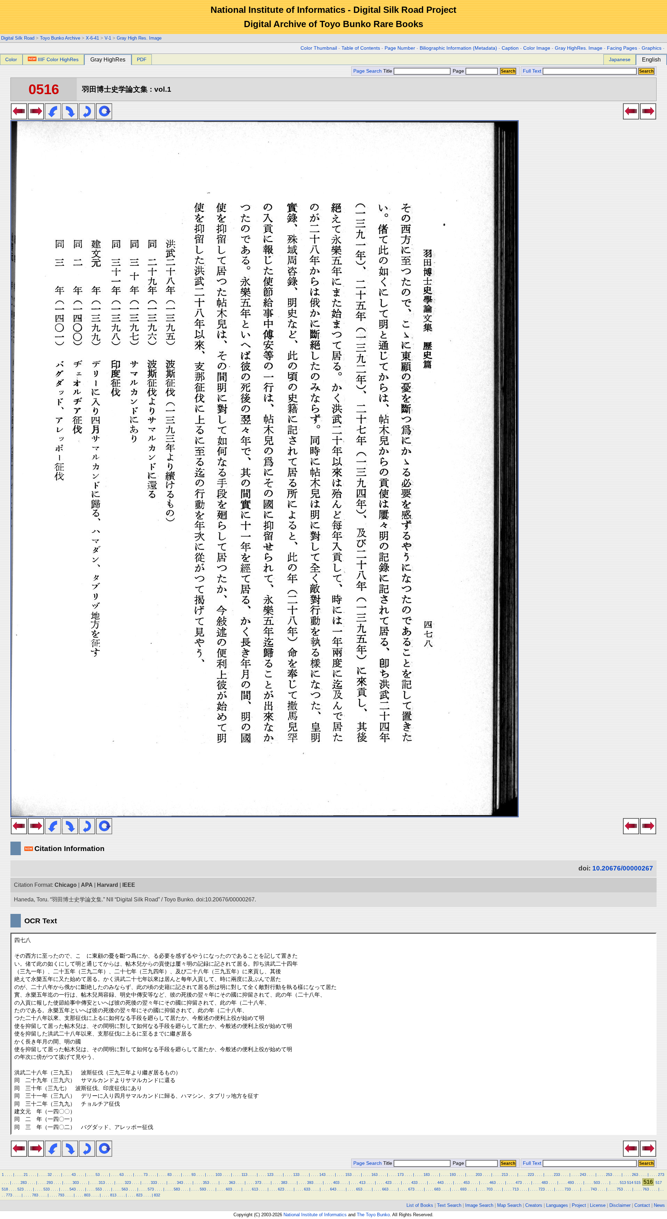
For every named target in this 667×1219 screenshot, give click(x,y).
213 (505, 1174)
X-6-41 (92, 38)
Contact (642, 1205)
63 (122, 1174)
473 (519, 1182)
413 (362, 1182)
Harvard (107, 885)
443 (440, 1182)
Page (458, 71)
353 (206, 1182)
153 (348, 1174)
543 (72, 1189)
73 (145, 1174)
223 (531, 1174)
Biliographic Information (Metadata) (458, 48)
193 (453, 1174)
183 (426, 1174)
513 (623, 1182)
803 (87, 1195)
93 (193, 1174)
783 (35, 1195)
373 (258, 1182)
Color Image (536, 48)
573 (151, 1189)
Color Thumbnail (318, 48)
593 (203, 1189)
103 (218, 1174)
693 (463, 1189)
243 (583, 1174)
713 (515, 1189)
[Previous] (19, 117)
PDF (142, 59)
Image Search (479, 1205)
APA (87, 885)
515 (637, 1182)
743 (594, 1189)
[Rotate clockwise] (70, 117)
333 (154, 1182)
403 (336, 1182)
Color (11, 59)
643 (333, 1189)
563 (125, 1189)
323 (128, 1182)
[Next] (36, 117)
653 (359, 1189)
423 (388, 1182)
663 (385, 1189)
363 (232, 1182)
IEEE (128, 885)
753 (620, 1189)
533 (46, 1189)
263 (635, 1174)
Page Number (400, 48)
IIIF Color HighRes (58, 59)
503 (597, 1182)
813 (113, 1195)
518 (5, 1189)
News (659, 1205)
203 (479, 1174)
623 (281, 1189)
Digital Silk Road (17, 38)
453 (466, 1182)
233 (557, 1174)
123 (270, 1174)
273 (661, 1174)
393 (310, 1182)
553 (99, 1189)
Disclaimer (620, 1205)
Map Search (509, 1205)
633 (307, 1189)
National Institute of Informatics (315, 1214)
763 (646, 1189)
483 (545, 1182)
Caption (510, 48)
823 (139, 1195)
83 (169, 1174)
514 (630, 1182)
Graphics (651, 48)
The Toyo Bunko (373, 1214)
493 (571, 1182)
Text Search (449, 1205)
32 (50, 1174)
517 (659, 1182)
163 (374, 1174)
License (598, 1205)
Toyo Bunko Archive (60, 38)
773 (9, 1195)
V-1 (108, 38)
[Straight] (104, 117)
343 (180, 1182)
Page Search (367, 71)
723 (541, 1189)
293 (50, 1182)
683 (437, 1189)
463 (492, 1182)
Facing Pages (622, 48)
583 (177, 1189)
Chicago (66, 885)
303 (76, 1182)
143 (322, 1174)
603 (229, 1189)
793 (61, 1195)
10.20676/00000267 (622, 868)
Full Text (532, 71)
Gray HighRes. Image (578, 48)
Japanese (620, 59)
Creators (533, 1205)
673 (411, 1189)
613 (255, 1189)
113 (244, 1174)
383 (284, 1182)
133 (296, 1174)
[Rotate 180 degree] (87, 117)
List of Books (419, 1205)
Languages (557, 1205)
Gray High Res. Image (139, 38)
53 (98, 1174)
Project (579, 1205)
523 (20, 1189)
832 (157, 1195)
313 (102, 1182)
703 (489, 1189)
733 (568, 1189)
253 (609, 1174)
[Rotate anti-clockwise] (53, 117)
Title (388, 71)
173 (400, 1174)
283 (23, 1182)
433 (414, 1182)
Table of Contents (360, 48)
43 (74, 1174)
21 (26, 1174)
